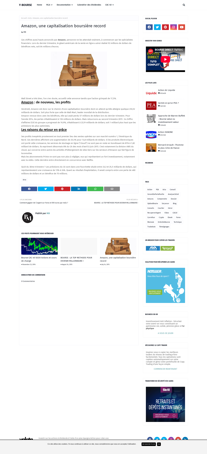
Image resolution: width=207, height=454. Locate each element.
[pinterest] (165, 27)
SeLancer (165, 203)
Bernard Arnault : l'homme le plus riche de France (170, 146)
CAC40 (175, 213)
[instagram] (173, 27)
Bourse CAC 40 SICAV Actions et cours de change (39, 259)
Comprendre (162, 199)
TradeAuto (151, 227)
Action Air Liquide (166, 90)
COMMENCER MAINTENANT (165, 369)
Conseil (173, 190)
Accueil (24, 18)
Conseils (150, 208)
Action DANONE (165, 132)
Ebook (170, 217)
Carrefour (151, 217)
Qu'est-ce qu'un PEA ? (168, 103)
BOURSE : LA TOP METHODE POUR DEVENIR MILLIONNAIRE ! (76, 259)
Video (166, 213)
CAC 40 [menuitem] (108, 5)
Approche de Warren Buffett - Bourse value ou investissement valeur (171, 118)
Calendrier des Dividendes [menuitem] (89, 5)
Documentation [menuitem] (64, 5)
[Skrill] (165, 421)
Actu (30, 18)
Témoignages (164, 227)
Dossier (174, 199)
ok (159, 444)
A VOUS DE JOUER (165, 333)
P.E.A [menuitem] (48, 5)
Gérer (170, 208)
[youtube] (181, 27)
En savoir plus (148, 444)
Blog (174, 203)
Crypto (161, 217)
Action (149, 190)
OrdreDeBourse (164, 222)
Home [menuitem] (39, 5)
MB (25, 32)
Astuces (150, 199)
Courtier (161, 208)
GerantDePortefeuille (155, 194)
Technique (178, 222)
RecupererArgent (154, 213)
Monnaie (150, 222)
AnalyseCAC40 (173, 194)
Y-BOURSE (25, 5)
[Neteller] (165, 302)
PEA (157, 190)
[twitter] (157, 27)
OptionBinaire (152, 203)
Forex (178, 217)
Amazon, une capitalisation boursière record (118, 259)
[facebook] (149, 27)
